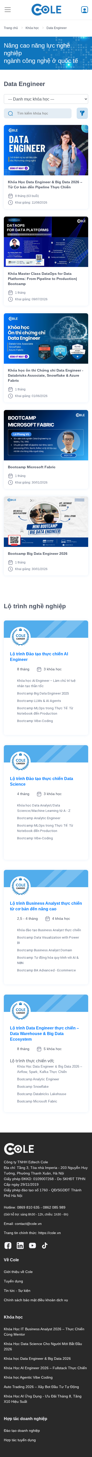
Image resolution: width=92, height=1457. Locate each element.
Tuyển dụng (13, 1281)
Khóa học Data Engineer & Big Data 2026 (37, 1358)
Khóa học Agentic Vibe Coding (28, 1377)
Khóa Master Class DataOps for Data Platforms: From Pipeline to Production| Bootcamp (42, 279)
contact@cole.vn (28, 1224)
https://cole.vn (49, 1233)
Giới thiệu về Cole (18, 1272)
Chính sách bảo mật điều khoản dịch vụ (36, 1300)
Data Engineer (57, 28)
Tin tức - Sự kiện (17, 1291)
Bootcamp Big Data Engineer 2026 (37, 553)
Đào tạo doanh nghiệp (22, 1430)
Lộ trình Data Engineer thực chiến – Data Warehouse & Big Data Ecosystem (44, 1033)
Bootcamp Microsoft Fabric (31, 467)
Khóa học (32, 28)
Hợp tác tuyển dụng (20, 1440)
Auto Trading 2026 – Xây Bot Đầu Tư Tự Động (41, 1387)
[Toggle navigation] (8, 9)
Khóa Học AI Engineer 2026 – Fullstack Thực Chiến (45, 1368)
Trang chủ (11, 28)
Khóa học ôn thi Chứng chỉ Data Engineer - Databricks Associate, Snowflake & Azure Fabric (45, 375)
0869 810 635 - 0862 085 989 (41, 1207)
